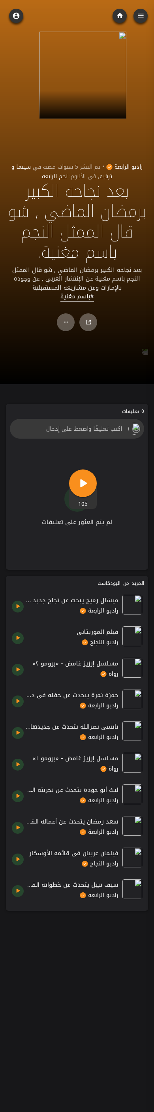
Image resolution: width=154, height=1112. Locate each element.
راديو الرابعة (128, 167)
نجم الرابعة (55, 176)
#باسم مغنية (77, 297)
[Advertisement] (77, 994)
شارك (88, 322)
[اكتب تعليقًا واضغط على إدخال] (77, 429)
